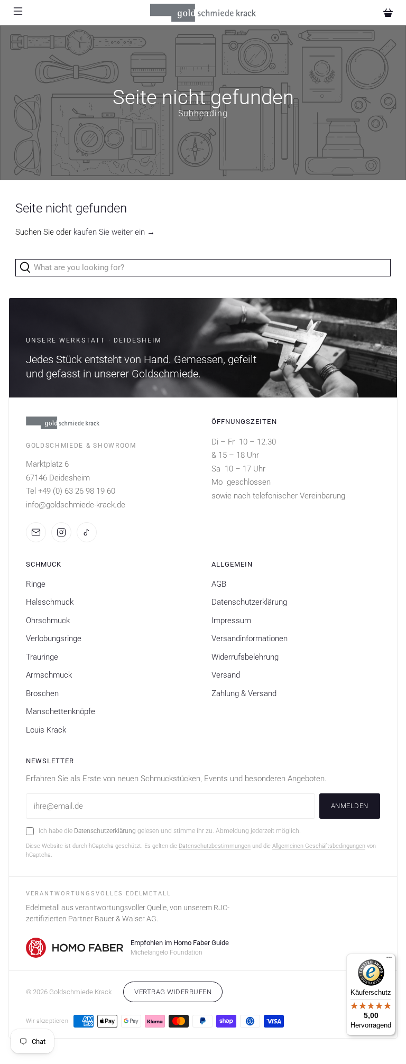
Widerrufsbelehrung (245, 657)
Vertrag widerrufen (172, 992)
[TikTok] (87, 532)
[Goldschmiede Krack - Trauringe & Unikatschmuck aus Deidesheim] (203, 13)
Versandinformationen (249, 638)
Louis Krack (46, 730)
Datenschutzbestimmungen (215, 846)
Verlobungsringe (53, 638)
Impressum (231, 620)
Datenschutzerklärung (249, 602)
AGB (218, 584)
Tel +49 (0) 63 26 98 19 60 (70, 491)
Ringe (35, 584)
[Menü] (389, 960)
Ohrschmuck (48, 620)
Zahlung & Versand (243, 693)
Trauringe (42, 657)
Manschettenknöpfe (60, 711)
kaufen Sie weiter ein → (114, 232)
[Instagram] (61, 532)
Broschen (42, 693)
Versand (225, 675)
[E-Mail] (36, 532)
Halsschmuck (49, 602)
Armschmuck (49, 675)
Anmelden (349, 806)
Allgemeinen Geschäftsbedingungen (318, 846)
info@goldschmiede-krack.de (75, 505)
